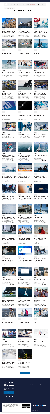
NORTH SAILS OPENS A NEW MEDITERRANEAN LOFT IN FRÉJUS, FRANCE (9, 33)
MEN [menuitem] (17, 4)
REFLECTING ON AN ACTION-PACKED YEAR (8, 156)
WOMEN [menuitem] (20, 4)
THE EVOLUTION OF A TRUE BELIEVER (8, 280)
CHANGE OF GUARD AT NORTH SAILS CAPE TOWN (24, 74)
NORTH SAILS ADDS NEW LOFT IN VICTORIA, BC (25, 218)
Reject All (25, 407)
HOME (5, 8)
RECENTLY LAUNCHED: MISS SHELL (24, 301)
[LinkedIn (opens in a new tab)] (9, 396)
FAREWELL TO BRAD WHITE (39, 301)
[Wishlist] (42, 4)
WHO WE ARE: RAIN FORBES (39, 321)
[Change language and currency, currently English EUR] (39, 4)
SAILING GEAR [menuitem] (13, 4)
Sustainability (40, 386)
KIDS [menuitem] (24, 4)
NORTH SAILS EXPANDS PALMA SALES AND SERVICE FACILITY (8, 364)
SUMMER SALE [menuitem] (32, 4)
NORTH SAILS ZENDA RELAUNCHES (8, 114)
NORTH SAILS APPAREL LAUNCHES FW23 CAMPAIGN (40, 239)
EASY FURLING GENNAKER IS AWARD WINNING (24, 322)
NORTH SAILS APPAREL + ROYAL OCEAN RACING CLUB (40, 136)
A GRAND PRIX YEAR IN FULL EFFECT (24, 94)
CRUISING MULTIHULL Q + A (40, 156)
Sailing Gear (31, 386)
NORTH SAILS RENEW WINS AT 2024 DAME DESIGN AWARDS (24, 157)
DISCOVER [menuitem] (27, 4)
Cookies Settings (25, 409)
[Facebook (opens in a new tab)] (4, 396)
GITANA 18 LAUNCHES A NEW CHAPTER (8, 94)
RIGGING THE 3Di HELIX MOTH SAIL (40, 280)
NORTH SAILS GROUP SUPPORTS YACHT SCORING (40, 343)
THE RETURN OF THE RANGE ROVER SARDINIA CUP (40, 33)
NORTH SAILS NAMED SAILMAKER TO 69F (8, 301)
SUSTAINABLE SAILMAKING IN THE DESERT (7, 260)
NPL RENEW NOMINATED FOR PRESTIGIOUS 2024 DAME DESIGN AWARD (9, 177)
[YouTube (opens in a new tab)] (12, 396)
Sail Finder (21, 384)
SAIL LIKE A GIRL (38, 217)
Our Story (39, 384)
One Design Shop (23, 386)
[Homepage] (6, 4)
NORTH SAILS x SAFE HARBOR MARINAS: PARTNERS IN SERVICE (24, 136)
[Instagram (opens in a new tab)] (6, 396)
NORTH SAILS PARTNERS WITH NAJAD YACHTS (25, 280)
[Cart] (44, 4)
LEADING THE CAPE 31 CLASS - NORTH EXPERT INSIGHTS (8, 239)
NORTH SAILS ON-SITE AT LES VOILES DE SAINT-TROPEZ (9, 322)
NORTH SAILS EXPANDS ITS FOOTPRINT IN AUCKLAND (40, 115)
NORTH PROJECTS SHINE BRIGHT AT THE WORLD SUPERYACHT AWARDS (41, 198)
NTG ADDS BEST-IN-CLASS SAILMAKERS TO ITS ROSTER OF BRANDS (40, 177)
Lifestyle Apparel (31, 384)
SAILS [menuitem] (9, 4)
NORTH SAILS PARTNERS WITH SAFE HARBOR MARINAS (25, 177)
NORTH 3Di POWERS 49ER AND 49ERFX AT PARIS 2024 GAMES (8, 198)
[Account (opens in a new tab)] (41, 4)
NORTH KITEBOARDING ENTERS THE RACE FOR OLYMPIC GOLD (8, 219)
